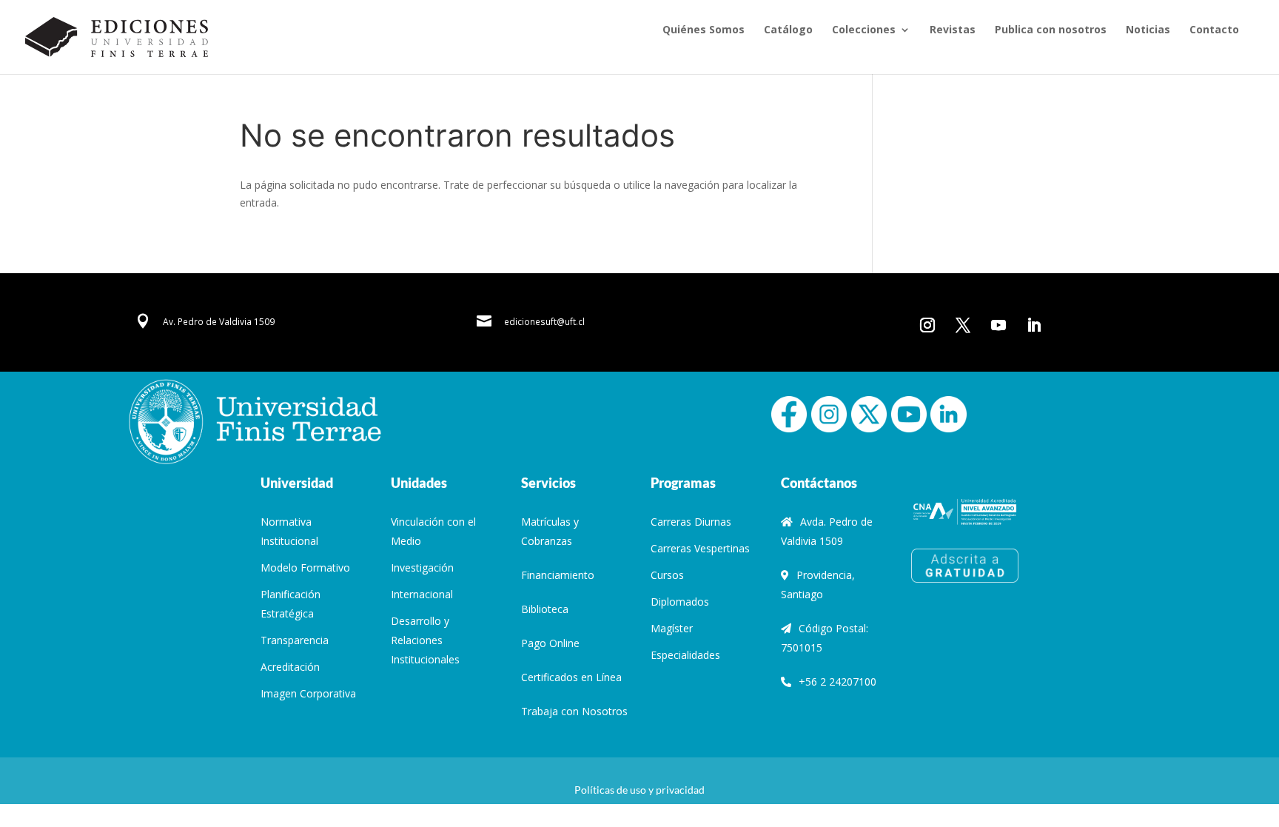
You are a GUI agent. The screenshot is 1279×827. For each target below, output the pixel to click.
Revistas (953, 30)
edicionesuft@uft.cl (544, 321)
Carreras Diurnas (691, 522)
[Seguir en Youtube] (998, 325)
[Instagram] (829, 413)
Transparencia (295, 640)
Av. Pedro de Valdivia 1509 (219, 321)
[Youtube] (909, 413)
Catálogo (788, 30)
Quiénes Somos (703, 30)
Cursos (667, 575)
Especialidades (685, 655)
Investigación (422, 567)
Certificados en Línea (571, 677)
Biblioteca (544, 609)
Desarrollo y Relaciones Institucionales (425, 640)
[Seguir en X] (963, 325)
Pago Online (550, 643)
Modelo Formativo (305, 567)
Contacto (1214, 30)
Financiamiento (557, 575)
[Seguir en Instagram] (927, 325)
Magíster (672, 628)
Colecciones (864, 30)
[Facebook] (789, 413)
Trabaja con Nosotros (574, 711)
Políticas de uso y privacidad (639, 789)
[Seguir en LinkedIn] (1034, 325)
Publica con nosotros (1051, 30)
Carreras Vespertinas (700, 548)
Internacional (422, 594)
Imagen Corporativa (308, 693)
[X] (869, 413)
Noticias (1148, 30)
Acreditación (290, 667)
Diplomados (680, 602)
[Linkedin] (948, 413)
